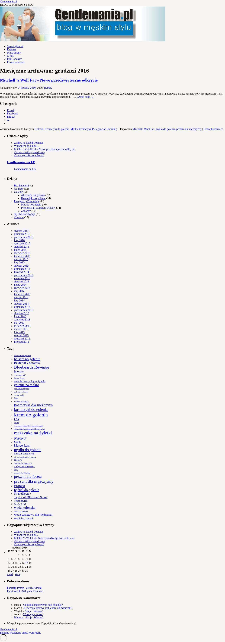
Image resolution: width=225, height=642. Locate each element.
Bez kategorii (21, 185)
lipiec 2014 (20, 284)
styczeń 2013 (21, 335)
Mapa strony (14, 52)
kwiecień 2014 (22, 294)
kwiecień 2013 (22, 325)
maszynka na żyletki (33, 432)
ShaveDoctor (22, 493)
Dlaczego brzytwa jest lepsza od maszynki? (48, 607)
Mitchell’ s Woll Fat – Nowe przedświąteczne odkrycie (49, 80)
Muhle (17, 442)
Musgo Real (22, 445)
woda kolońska (24, 507)
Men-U (20, 438)
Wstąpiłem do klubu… (26, 145)
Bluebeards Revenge (31, 367)
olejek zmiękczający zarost (25, 457)
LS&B (16, 423)
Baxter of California (27, 362)
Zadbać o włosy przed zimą (29, 152)
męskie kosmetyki (24, 453)
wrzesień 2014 (22, 278)
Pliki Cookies (14, 58)
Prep (16, 470)
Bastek (48, 87)
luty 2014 (19, 300)
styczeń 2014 (21, 303)
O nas (10, 55)
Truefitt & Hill (20, 504)
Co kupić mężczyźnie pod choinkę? (43, 604)
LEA (16, 419)
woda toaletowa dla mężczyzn (33, 514)
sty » (17, 574)
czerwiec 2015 (22, 252)
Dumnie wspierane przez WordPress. (20, 632)
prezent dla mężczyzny (189, 128)
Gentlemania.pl (8, 1)
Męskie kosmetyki (80, 128)
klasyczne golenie (21, 401)
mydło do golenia (165, 128)
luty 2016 (19, 240)
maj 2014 (19, 290)
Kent (16, 398)
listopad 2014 (21, 271)
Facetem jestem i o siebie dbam (24, 587)
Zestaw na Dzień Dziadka (28, 142)
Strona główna (15, 46)
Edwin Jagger (19, 378)
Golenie (38, 128)
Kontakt (11, 49)
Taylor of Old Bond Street (30, 497)
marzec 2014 (21, 297)
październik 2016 (23, 237)
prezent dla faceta (28, 476)
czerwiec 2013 (22, 319)
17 (26, 562)
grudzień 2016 (22, 233)
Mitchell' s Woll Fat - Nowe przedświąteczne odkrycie (44, 538)
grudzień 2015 (22, 243)
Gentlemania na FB (21, 162)
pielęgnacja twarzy (24, 466)
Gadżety (18, 188)
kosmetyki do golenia (31, 409)
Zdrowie (19, 217)
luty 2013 (19, 332)
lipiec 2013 (20, 316)
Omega (18, 460)
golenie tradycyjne (21, 389)
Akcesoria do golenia (33, 195)
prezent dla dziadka (22, 473)
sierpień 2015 (21, 246)
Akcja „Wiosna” (34, 611)
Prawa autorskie (16, 62)
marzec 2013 (21, 329)
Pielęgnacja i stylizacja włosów (38, 207)
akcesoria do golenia (22, 356)
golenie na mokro (26, 385)
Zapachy (26, 210)
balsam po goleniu (27, 359)
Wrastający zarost (33, 614)
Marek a (18, 617)
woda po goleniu (21, 511)
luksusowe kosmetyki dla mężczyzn (28, 426)
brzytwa (19, 371)
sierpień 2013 (21, 313)
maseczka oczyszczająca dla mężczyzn (29, 429)
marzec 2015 (21, 259)
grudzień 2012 (22, 338)
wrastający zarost (23, 518)
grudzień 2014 (22, 268)
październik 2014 (23, 275)
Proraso (19, 486)
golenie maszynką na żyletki (29, 381)
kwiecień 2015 (22, 256)
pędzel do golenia (26, 490)
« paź (10, 574)
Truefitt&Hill (21, 500)
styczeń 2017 (21, 230)
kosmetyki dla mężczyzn (33, 405)
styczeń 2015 (21, 265)
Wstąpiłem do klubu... (26, 534)
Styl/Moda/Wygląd (24, 214)
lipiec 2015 (20, 249)
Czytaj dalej (85, 96)
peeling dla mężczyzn (23, 463)
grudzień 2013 (22, 306)
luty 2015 (19, 262)
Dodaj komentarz (213, 128)
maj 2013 (19, 322)
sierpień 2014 (21, 281)
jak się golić (19, 395)
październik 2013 (23, 309)
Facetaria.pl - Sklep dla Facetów (25, 591)
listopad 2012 (21, 341)
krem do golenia (31, 414)
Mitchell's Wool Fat (143, 128)
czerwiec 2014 (22, 287)
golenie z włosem (21, 392)
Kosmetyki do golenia (57, 128)
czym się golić (20, 375)
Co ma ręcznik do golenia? (29, 155)
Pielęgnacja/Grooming (104, 128)
